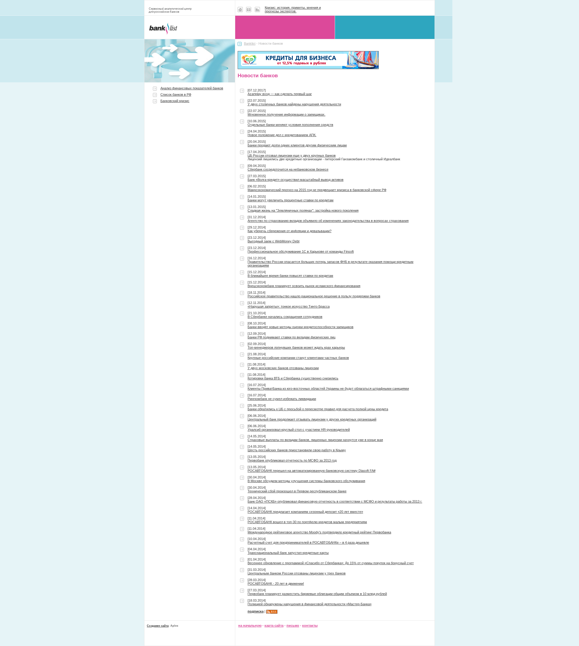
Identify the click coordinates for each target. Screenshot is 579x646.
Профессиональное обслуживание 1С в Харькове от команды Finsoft (301, 251)
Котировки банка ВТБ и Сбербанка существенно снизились (293, 378)
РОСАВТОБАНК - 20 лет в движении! (276, 583)
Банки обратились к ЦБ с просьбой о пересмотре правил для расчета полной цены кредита (318, 409)
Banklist (249, 43)
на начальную (249, 625)
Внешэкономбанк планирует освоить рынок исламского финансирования (304, 286)
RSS (274, 611)
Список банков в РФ (175, 94)
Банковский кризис (174, 101)
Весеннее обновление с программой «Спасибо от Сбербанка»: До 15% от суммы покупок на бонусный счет (331, 563)
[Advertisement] (189, 157)
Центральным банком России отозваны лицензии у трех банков (297, 573)
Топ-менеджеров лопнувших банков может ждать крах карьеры (296, 347)
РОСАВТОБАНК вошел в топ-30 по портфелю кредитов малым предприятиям (307, 522)
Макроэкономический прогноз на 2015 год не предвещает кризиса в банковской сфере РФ (317, 190)
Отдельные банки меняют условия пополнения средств (290, 124)
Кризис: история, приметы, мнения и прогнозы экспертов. (293, 9)
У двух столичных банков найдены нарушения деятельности (294, 104)
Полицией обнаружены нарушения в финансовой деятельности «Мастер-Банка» (310, 604)
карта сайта (273, 625)
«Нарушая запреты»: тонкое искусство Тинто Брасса (289, 306)
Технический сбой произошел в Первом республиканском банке (297, 491)
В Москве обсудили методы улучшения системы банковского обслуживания (306, 481)
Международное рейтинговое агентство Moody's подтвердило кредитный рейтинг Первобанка (319, 532)
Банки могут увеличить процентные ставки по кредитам (291, 200)
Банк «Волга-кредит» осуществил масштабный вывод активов (295, 179)
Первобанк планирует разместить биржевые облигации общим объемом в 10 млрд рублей (317, 594)
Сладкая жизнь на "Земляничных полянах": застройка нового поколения (303, 210)
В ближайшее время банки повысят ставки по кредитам (290, 275)
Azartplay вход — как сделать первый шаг (280, 94)
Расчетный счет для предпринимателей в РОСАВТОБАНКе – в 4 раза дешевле (308, 542)
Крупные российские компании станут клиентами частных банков (298, 358)
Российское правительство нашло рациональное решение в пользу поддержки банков (314, 296)
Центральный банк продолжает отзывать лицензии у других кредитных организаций (312, 419)
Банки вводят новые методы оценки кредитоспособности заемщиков (300, 327)
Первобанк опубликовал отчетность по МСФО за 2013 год (292, 460)
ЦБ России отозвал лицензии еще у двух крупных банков (292, 155)
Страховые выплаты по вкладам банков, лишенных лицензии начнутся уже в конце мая (315, 440)
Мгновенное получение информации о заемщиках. (286, 114)
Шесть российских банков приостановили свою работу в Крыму (297, 450)
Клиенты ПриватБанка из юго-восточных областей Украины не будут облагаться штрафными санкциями (328, 388)
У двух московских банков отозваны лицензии (283, 368)
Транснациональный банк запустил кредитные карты (288, 553)
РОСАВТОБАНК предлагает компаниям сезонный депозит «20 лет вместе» (305, 511)
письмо (292, 625)
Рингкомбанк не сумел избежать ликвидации (282, 399)
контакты (310, 625)
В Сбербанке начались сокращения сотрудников (285, 316)
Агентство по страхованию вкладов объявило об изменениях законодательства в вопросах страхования (328, 220)
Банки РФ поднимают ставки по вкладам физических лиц (291, 337)
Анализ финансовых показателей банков (191, 88)
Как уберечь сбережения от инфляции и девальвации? (289, 231)
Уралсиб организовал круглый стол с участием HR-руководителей (299, 429)
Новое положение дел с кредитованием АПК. (282, 135)
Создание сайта (158, 625)
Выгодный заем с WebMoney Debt (273, 241)
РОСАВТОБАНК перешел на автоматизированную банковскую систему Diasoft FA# (311, 470)
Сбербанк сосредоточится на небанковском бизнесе (288, 169)
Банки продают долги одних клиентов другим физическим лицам (297, 145)
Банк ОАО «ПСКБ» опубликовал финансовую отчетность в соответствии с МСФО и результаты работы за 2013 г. (335, 501)
